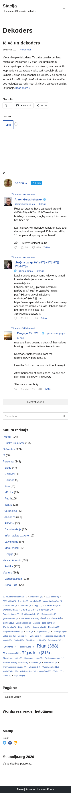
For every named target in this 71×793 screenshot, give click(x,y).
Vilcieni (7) (57, 671)
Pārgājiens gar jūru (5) (36, 640)
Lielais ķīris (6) (9, 636)
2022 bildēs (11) (36, 597)
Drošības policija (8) (30, 614)
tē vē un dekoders (21, 42)
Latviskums (11, 541)
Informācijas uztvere (17, 535)
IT (4, 455)
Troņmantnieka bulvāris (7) (15, 667)
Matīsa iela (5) (36, 636)
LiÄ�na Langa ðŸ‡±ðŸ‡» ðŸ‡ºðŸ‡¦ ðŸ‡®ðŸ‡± (37, 264)
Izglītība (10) (8, 623)
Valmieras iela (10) (28, 671)
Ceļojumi (10, 473)
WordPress (47, 789)
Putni (8, 498)
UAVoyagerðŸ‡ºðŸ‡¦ (27, 333)
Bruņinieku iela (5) (11, 610)
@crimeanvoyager (56, 333)
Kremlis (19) (54, 627)
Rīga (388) (47, 645)
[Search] (64, 416)
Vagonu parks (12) (50, 667)
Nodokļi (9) (19, 640)
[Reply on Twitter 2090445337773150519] (16, 247)
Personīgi (25, 49)
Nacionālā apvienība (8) (55, 636)
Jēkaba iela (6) (9, 627)
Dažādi (7, 436)
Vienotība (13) (45, 671)
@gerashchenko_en (25, 204)
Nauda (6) (7, 640)
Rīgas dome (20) (11, 653)
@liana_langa (26, 271)
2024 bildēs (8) (9, 601)
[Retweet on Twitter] (12, 194)
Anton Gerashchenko (28, 199)
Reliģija (9, 554)
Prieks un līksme (15, 442)
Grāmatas (9, 449)
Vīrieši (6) (7, 676)
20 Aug (42, 204)
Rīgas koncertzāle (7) (12, 658)
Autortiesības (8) (10, 605)
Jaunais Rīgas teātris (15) (44, 623)
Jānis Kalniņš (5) (23, 623)
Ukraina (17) (34, 667)
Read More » (22, 87)
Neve (20, 789)
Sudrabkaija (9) (50, 662)
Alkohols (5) (35, 601)
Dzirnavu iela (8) (49, 614)
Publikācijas (10, 510)
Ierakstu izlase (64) (51, 618)
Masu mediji (12, 547)
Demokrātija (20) (45, 610)
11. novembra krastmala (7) (15, 597)
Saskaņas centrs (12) (54, 658)
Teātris (8, 504)
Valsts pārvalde (12, 560)
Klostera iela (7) (39, 627)
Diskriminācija (13, 529)
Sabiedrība (9, 517)
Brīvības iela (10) (52, 605)
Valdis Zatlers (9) (10, 671)
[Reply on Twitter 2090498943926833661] (16, 318)
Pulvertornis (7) (9, 647)
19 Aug (20, 338)
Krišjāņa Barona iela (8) (13, 631)
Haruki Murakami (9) (30, 618)
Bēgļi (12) (38, 605)
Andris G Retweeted (25, 194)
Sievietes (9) (36, 662)
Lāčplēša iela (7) (43, 631)
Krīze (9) (29, 631)
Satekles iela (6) (10, 662)
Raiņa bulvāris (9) (26, 647)
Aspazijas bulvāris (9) (52, 601)
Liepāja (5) (22, 636)
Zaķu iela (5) (19, 676)
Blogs (8, 467)
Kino (7, 486)
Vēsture (7, 572)
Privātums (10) (54, 640)
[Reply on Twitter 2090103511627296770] (16, 389)
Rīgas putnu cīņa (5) (33, 658)
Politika (9, 566)
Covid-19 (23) (28, 609)
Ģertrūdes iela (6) (10, 618)
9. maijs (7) (23, 601)
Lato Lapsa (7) (59, 631)
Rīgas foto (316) (36, 652)
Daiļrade (9, 479)
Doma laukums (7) (11, 614)
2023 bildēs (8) (52, 597)
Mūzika (9, 492)
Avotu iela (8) (25, 605)
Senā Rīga (11, 584)
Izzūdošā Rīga (13, 578)
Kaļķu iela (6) (24, 627)
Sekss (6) (23, 662)
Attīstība (9, 523)
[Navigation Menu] (64, 8)
